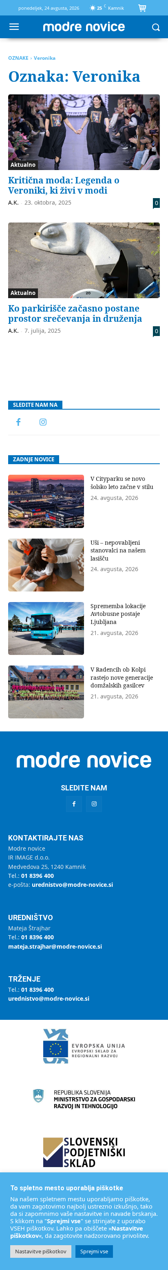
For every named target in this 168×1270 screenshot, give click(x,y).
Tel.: (31, 875)
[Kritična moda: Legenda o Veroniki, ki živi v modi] (84, 132)
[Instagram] (43, 422)
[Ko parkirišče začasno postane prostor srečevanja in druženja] (84, 260)
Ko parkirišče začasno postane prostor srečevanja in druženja (75, 313)
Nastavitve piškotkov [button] (40, 1251)
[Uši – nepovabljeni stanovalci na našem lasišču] (46, 565)
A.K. (13, 202)
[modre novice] (83, 26)
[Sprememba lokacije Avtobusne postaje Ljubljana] (46, 628)
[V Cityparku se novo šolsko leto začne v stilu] (46, 501)
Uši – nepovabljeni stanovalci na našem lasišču (118, 550)
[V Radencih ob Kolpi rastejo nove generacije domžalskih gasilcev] (46, 692)
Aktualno (23, 164)
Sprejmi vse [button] (94, 1251)
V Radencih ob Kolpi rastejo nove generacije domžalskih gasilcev (122, 677)
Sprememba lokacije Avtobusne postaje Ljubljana (118, 614)
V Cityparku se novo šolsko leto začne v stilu (122, 483)
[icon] (142, 8)
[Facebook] (18, 422)
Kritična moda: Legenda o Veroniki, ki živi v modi (63, 185)
